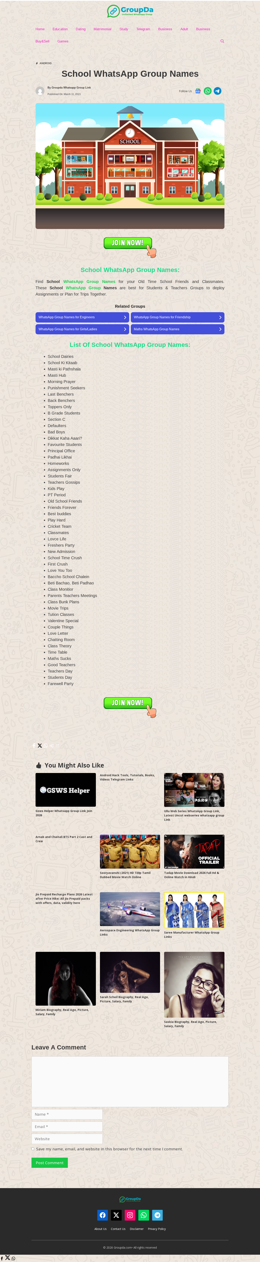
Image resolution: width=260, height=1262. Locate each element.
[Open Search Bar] (222, 41)
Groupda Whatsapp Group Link (71, 87)
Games (62, 41)
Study (123, 29)
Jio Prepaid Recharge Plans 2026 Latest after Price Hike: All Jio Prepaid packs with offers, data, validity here (64, 898)
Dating (81, 29)
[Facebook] (2, 1259)
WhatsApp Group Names (89, 281)
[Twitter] (8, 1259)
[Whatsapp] (13, 1259)
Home (40, 29)
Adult (184, 29)
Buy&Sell (42, 41)
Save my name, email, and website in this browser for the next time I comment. (109, 1149)
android (46, 63)
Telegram (143, 29)
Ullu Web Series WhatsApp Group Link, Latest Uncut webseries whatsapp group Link (194, 815)
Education (60, 29)
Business (165, 29)
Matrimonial (102, 29)
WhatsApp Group (83, 288)
